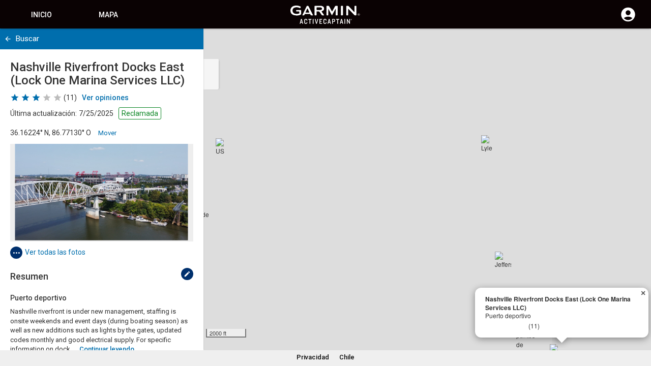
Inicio (41, 15)
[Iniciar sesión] (628, 20)
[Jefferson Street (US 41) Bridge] (503, 260)
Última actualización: (43, 113)
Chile (346, 357)
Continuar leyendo (106, 349)
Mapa (108, 15)
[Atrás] (8, 38)
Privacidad (313, 357)
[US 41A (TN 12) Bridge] (224, 146)
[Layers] (634, 46)
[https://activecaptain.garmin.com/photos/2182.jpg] (101, 192)
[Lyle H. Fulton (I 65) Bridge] (489, 143)
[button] (638, 319)
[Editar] (187, 274)
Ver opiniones (105, 97)
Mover (107, 133)
